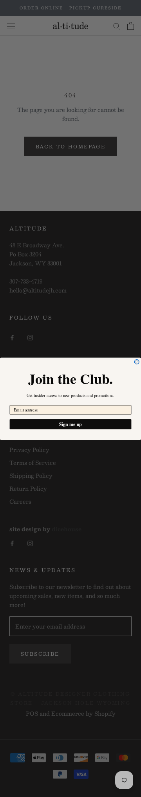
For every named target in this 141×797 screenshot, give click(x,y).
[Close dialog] (136, 361)
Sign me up (70, 423)
